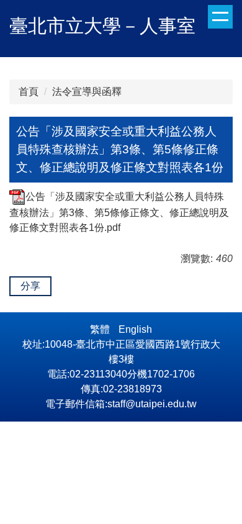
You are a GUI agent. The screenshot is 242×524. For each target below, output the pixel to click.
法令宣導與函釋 (87, 91)
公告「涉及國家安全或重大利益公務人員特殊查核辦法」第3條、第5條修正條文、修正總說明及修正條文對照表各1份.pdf (119, 212)
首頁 (28, 91)
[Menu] (220, 17)
